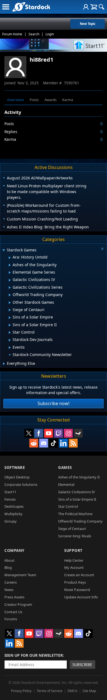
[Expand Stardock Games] (3, 250)
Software (14, 467)
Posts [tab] (34, 99)
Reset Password (77, 589)
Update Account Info (81, 597)
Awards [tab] (50, 99)
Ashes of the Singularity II (79, 477)
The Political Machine (75, 513)
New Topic (87, 24)
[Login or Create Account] (86, 7)
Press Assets (14, 597)
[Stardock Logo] (31, 6)
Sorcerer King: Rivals (74, 535)
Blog (8, 567)
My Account (74, 567)
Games (65, 467)
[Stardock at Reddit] (34, 443)
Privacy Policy (21, 690)
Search (34, 34)
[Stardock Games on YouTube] (49, 433)
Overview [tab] (15, 99)
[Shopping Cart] (93, 7)
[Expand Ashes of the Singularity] (10, 265)
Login (50, 34)
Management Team (20, 574)
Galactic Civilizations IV (76, 491)
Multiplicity (13, 513)
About (9, 560)
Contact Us (13, 611)
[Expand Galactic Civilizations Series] (10, 287)
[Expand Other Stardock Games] (10, 302)
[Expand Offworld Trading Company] (10, 295)
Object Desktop (17, 477)
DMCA (72, 690)
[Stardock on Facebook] (39, 433)
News (8, 589)
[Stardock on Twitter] (29, 433)
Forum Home (12, 34)
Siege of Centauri (72, 528)
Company (14, 550)
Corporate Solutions (20, 484)
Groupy (10, 521)
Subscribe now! (53, 403)
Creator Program (18, 604)
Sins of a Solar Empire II (77, 499)
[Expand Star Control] (10, 332)
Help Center (73, 560)
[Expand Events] (10, 347)
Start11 (10, 491)
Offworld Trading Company (80, 521)
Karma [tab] (67, 99)
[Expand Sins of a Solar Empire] (10, 317)
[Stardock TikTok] (53, 443)
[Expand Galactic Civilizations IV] (10, 280)
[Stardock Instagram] (68, 433)
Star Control (68, 506)
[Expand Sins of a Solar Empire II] (10, 325)
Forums (10, 618)
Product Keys (75, 582)
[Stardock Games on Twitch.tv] (58, 433)
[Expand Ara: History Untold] (10, 257)
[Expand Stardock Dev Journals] (10, 340)
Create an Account (79, 574)
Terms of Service (49, 690)
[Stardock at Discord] (44, 443)
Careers (10, 582)
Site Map (89, 690)
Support (73, 550)
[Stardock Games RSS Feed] (73, 443)
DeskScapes (14, 506)
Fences (10, 499)
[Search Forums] (101, 7)
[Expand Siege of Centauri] (10, 310)
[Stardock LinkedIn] (63, 443)
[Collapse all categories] (102, 248)
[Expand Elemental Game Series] (10, 272)
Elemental (66, 484)
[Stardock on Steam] (78, 433)
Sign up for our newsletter (33, 655)
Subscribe (82, 664)
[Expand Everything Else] (4, 363)
